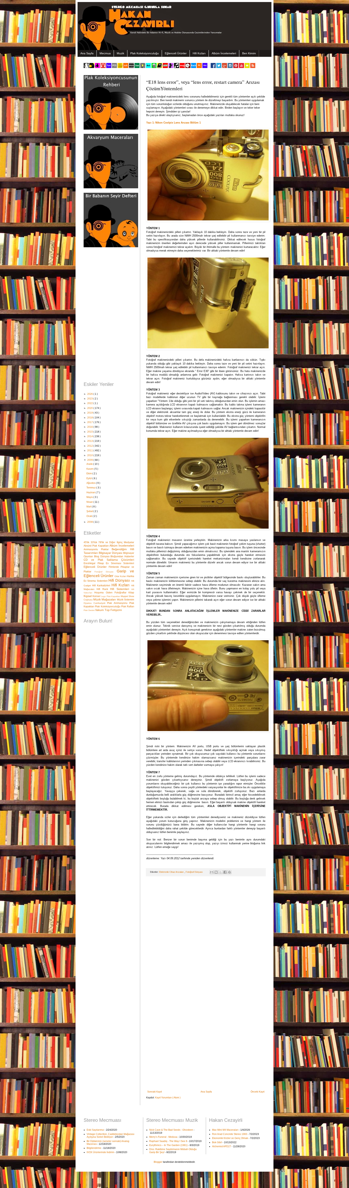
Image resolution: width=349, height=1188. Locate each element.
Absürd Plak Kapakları (96, 545)
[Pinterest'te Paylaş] (229, 872)
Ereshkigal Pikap (95, 563)
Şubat (90, 511)
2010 (90, 455)
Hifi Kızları (199, 53)
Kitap (131, 592)
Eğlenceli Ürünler (176, 53)
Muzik (120, 53)
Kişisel (88, 596)
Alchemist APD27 (221, 1146)
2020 (90, 408)
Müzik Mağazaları (105, 599)
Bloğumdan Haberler (122, 556)
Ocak (89, 516)
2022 (90, 403)
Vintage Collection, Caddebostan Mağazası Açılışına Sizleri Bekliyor (110, 1135)
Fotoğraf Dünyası (194, 872)
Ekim (89, 473)
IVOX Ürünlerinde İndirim (100, 1152)
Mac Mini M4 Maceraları (225, 1129)
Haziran (91, 492)
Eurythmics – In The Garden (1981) (168, 1145)
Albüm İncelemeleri (224, 53)
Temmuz (91, 487)
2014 (90, 436)
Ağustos (91, 483)
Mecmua (105, 53)
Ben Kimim (249, 53)
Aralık (89, 464)
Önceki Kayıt (257, 1091)
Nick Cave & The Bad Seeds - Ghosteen (171, 1129)
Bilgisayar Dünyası (111, 552)
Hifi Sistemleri (120, 589)
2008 (90, 522)
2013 (90, 441)
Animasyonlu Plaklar (98, 549)
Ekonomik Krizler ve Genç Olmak (230, 1138)
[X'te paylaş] (221, 872)
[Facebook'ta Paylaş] (225, 872)
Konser (97, 596)
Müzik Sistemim (125, 599)
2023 (90, 398)
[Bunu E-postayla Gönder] (212, 872)
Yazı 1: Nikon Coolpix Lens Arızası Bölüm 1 (173, 122)
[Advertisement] (109, 314)
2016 (90, 426)
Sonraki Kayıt (154, 1091)
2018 (90, 417)
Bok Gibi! (217, 1142)
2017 (90, 422)
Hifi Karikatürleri (101, 585)
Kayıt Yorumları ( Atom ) (168, 1097)
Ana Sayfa (87, 53)
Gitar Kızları (121, 576)
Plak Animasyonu (118, 603)
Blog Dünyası (102, 556)
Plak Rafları (127, 606)
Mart (89, 506)
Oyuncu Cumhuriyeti (95, 603)
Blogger (158, 1162)
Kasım (90, 468)
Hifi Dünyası (119, 580)
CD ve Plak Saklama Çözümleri (109, 559)
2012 (90, 445)
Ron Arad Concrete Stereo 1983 (229, 1134)
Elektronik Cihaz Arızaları (171, 872)
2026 (90, 394)
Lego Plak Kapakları (111, 596)
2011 (90, 450)
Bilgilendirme (94, 1148)
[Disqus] (205, 931)
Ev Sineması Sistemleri (120, 563)
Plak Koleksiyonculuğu (144, 53)
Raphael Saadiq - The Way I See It (168, 1141)
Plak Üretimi (89, 610)
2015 (90, 431)
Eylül (89, 478)
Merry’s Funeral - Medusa (163, 1137)
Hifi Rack (103, 589)
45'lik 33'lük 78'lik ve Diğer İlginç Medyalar (109, 542)
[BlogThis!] (216, 872)
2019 (90, 412)
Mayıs (90, 497)
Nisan (90, 502)
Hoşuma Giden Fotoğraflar (111, 592)
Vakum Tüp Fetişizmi (108, 610)
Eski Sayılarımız (95, 1129)
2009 (90, 460)
